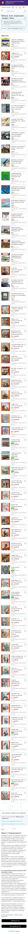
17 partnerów (10, 860)
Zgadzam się (15, 920)
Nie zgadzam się (15, 926)
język (15, 828)
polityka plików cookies (7, 915)
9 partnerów (16, 861)
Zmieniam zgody (14, 931)
